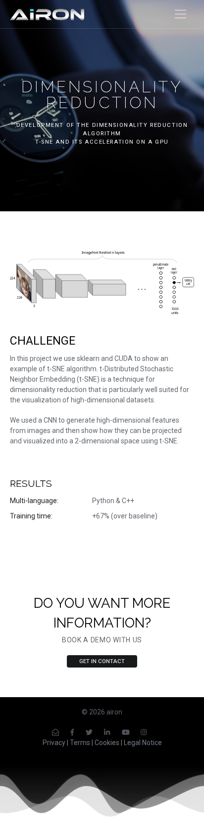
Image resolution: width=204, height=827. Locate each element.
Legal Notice (143, 743)
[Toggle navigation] (180, 14)
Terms (80, 743)
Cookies (107, 743)
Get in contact (102, 661)
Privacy (54, 743)
